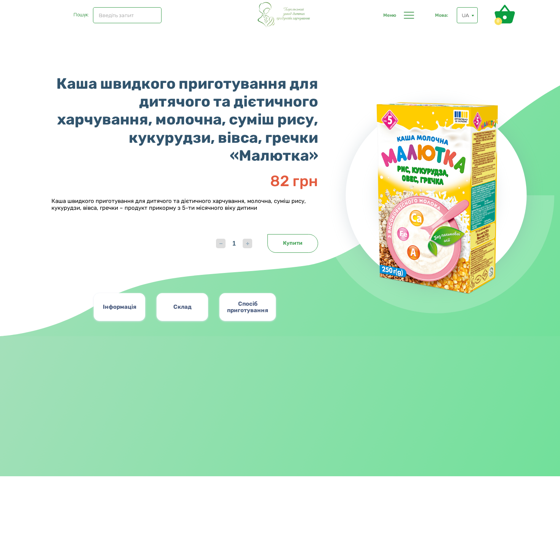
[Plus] (247, 243)
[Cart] (504, 14)
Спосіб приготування (247, 307)
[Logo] (285, 15)
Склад (182, 306)
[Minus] (221, 243)
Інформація (119, 306)
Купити (292, 243)
